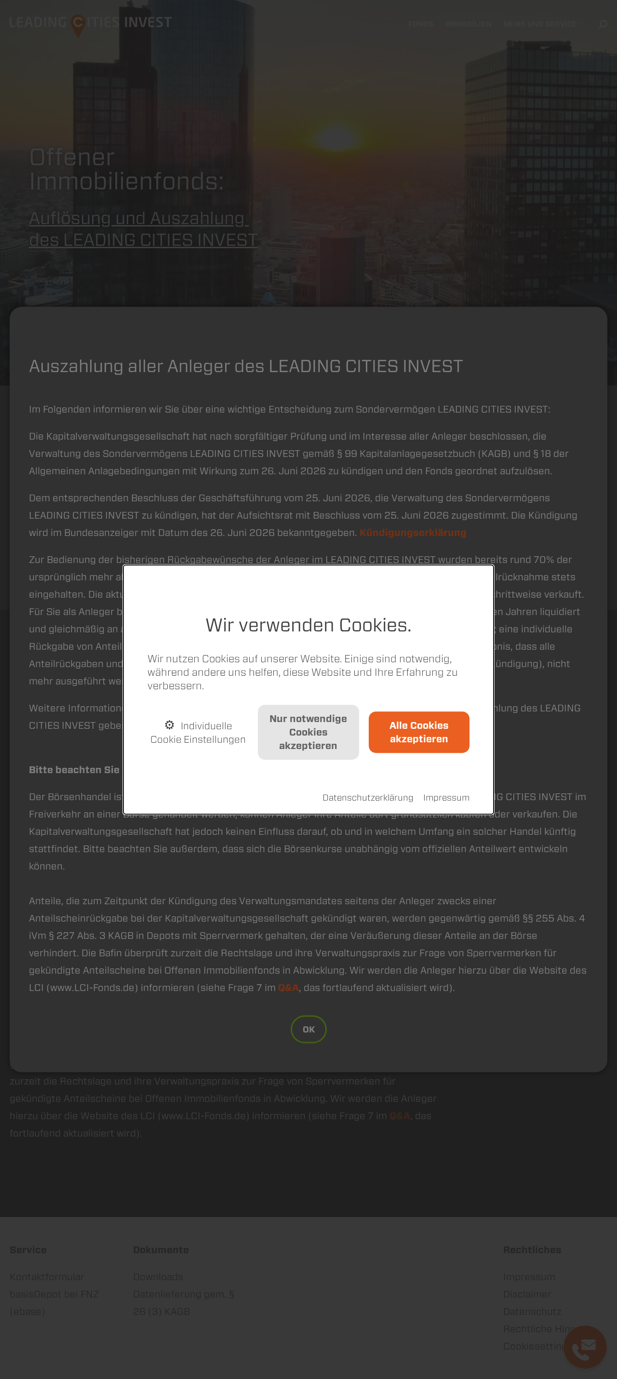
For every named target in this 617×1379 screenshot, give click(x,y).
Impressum (446, 797)
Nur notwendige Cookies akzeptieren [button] (308, 732)
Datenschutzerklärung (368, 797)
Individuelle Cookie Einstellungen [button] (198, 732)
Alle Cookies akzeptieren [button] (419, 732)
